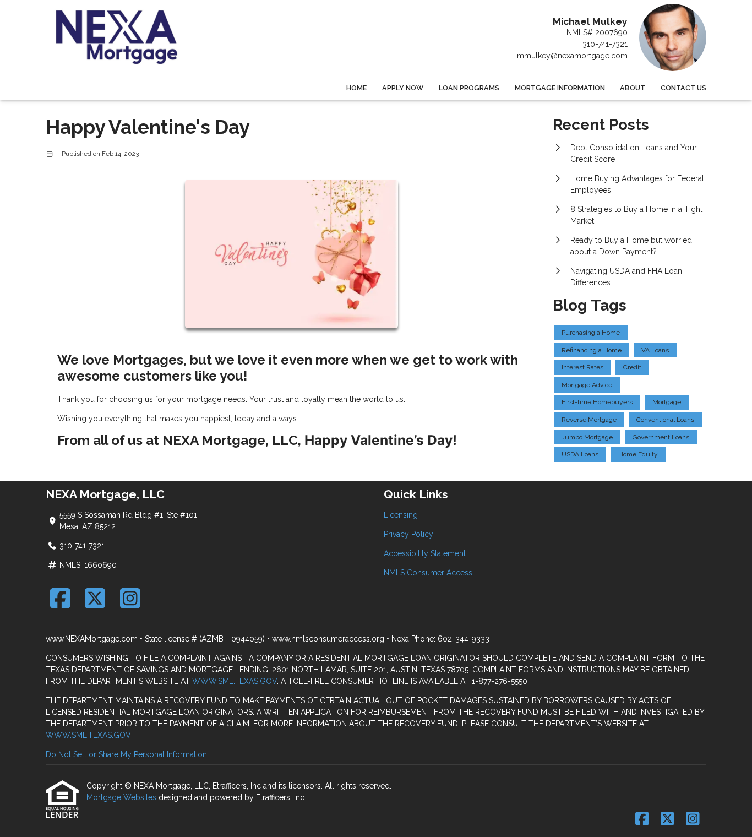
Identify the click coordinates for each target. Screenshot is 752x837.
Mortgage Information (560, 88)
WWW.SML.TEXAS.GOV (234, 681)
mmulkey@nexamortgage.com (572, 55)
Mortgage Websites (122, 797)
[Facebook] (60, 598)
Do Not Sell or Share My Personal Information (126, 754)
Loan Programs (469, 88)
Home (356, 88)
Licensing (401, 514)
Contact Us (683, 88)
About (632, 88)
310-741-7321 (605, 44)
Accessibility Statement (425, 553)
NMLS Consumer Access (428, 572)
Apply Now (402, 88)
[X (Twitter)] (95, 598)
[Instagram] (130, 598)
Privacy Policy (408, 534)
